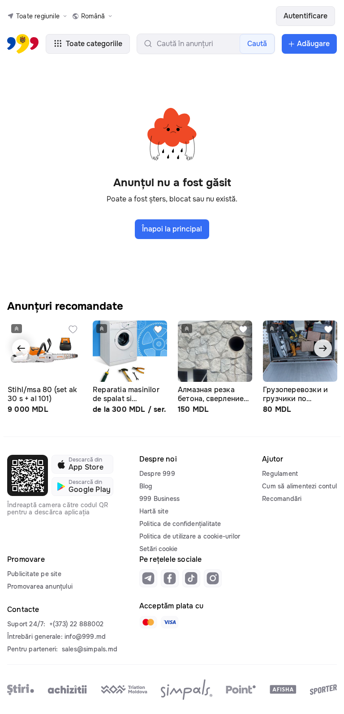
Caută (257, 43)
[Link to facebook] (170, 578)
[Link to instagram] (213, 578)
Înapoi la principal (172, 229)
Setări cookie (158, 548)
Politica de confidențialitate (180, 523)
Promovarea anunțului (40, 586)
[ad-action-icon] (73, 329)
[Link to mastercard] (148, 622)
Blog (146, 486)
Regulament (280, 473)
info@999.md (85, 636)
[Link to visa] (170, 622)
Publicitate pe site (34, 573)
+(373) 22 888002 (76, 624)
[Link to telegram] (148, 578)
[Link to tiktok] (191, 578)
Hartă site (153, 511)
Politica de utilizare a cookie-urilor (189, 536)
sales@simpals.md (89, 649)
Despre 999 (157, 473)
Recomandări (281, 498)
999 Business (159, 498)
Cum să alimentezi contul (299, 486)
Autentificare (305, 16)
